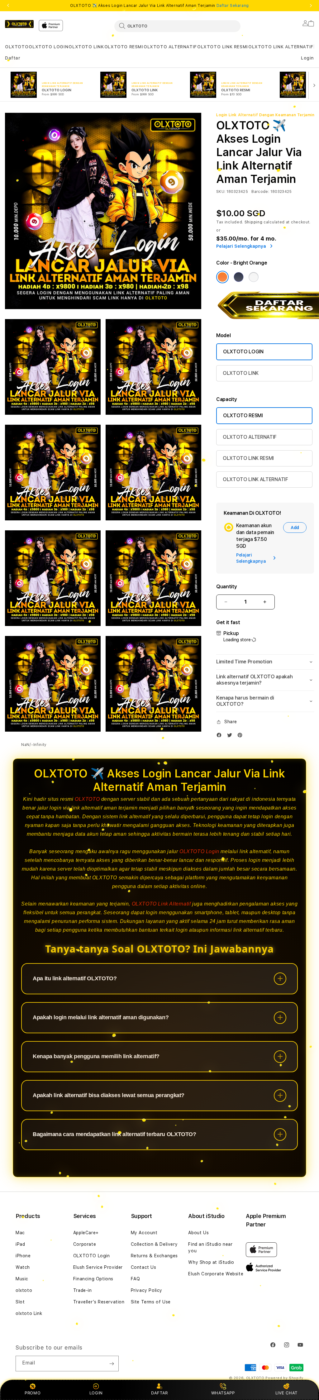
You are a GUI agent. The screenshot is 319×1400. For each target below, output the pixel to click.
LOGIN (96, 1392)
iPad (20, 1244)
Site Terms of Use (151, 1301)
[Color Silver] (254, 277)
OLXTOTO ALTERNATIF (170, 46)
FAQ (135, 1278)
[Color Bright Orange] (222, 277)
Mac (20, 1232)
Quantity (226, 587)
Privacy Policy (146, 1290)
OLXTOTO (16, 46)
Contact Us (143, 1267)
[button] (16, 47)
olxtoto (24, 1290)
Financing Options (93, 1278)
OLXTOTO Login (199, 851)
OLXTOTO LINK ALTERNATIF (280, 46)
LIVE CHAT (286, 1392)
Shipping (254, 222)
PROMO (32, 1392)
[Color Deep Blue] (239, 277)
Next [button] (311, 5)
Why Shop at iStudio (211, 1262)
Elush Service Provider (98, 1267)
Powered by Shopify (284, 1378)
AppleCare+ (86, 1232)
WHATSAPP (223, 1392)
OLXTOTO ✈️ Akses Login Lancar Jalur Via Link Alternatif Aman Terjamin (159, 5)
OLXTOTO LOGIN (48, 46)
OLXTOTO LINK (86, 46)
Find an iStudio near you (210, 1247)
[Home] (19, 24)
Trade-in (82, 1290)
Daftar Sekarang (233, 5)
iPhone (23, 1255)
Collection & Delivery (154, 1244)
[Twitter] (231, 736)
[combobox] (177, 25)
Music (22, 1278)
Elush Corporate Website (215, 1273)
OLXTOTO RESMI (123, 46)
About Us (198, 1232)
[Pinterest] (241, 736)
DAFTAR (159, 1392)
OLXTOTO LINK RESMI (222, 46)
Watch (23, 1267)
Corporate (84, 1244)
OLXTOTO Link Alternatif (161, 903)
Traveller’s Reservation (99, 1301)
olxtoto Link (29, 1313)
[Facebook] (220, 736)
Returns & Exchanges (154, 1255)
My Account (144, 1232)
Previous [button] (8, 5)
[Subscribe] (111, 1363)
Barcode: (260, 191)
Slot (20, 1301)
